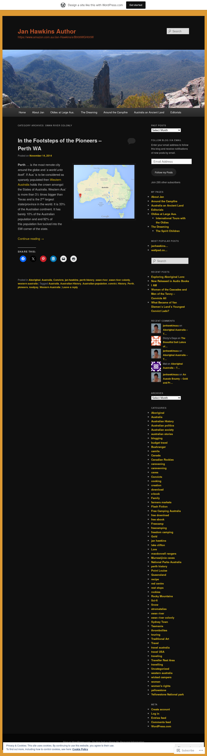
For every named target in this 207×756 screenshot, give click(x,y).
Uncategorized (160, 669)
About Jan (38, 112)
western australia (28, 283)
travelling (157, 664)
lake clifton (158, 545)
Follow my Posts (164, 172)
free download (160, 515)
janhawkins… (159, 246)
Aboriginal (34, 280)
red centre (157, 583)
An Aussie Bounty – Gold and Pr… (175, 378)
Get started (135, 4)
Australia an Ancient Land (149, 112)
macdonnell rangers (163, 553)
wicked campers (161, 677)
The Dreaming (89, 112)
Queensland (158, 575)
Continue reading (31, 238)
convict (112, 283)
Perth (131, 283)
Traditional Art (160, 639)
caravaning (158, 464)
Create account (160, 709)
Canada (156, 455)
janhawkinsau (171, 325)
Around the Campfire (116, 112)
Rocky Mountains (162, 596)
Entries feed (158, 718)
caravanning (159, 468)
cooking (156, 481)
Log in (155, 713)
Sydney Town (159, 622)
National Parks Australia (166, 562)
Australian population (94, 283)
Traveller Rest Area (163, 660)
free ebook (157, 519)
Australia (47, 280)
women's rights (160, 686)
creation (156, 485)
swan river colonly (119, 280)
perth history (87, 280)
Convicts (58, 280)
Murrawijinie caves (163, 558)
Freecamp (157, 523)
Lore (154, 549)
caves (154, 472)
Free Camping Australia (166, 511)
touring (155, 634)
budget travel (159, 442)
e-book (155, 494)
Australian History (70, 283)
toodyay (33, 287)
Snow (154, 604)
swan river (102, 280)
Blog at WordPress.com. (77, 742)
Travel (155, 643)
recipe (155, 579)
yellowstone (158, 690)
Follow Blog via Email (166, 140)
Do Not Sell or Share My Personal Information (118, 742)
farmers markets (161, 502)
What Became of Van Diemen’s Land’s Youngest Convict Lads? (168, 306)
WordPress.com (161, 726)
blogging (157, 438)
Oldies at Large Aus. (62, 112)
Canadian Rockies (162, 459)
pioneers (23, 287)
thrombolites (159, 630)
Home (22, 112)
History (122, 283)
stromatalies (159, 609)
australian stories (162, 434)
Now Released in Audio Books (170, 281)
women (155, 681)
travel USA (157, 652)
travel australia (160, 647)
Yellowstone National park (167, 694)
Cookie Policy (80, 749)
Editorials (175, 112)
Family (155, 498)
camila (155, 451)
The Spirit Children (168, 231)
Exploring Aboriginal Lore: (168, 277)
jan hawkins (71, 280)
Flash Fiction (159, 506)
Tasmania (157, 626)
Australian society (162, 430)
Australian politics (162, 425)
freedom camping (162, 532)
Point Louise (159, 570)
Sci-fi (154, 600)
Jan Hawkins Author (47, 31)
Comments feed (161, 722)
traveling (156, 656)
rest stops (157, 588)
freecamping (159, 528)
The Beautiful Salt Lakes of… (174, 342)
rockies (155, 592)
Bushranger (158, 447)
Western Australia (50, 287)
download (157, 489)
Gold (154, 536)
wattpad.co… (159, 250)
